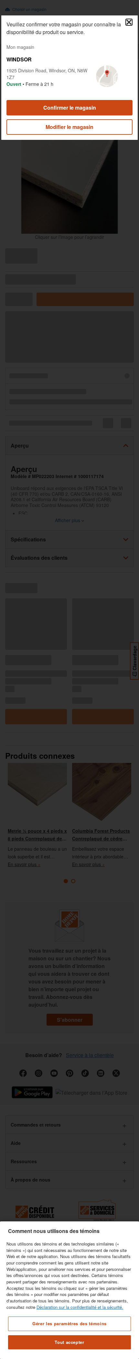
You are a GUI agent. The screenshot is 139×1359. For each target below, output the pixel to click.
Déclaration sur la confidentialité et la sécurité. (80, 1307)
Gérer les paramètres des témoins (69, 1323)
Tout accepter (69, 1342)
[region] (69, 1290)
